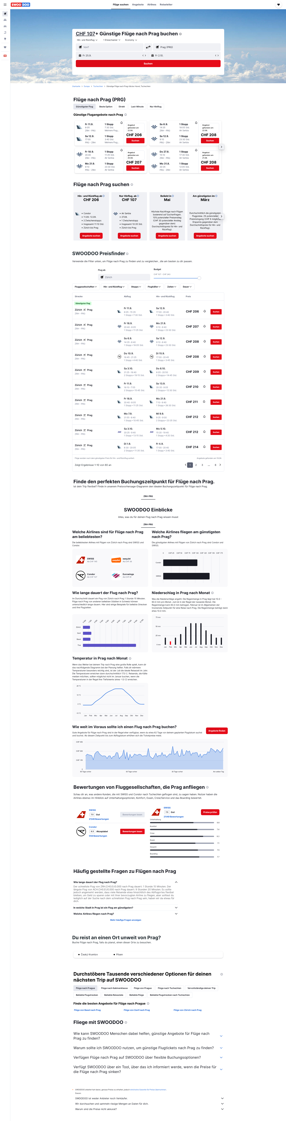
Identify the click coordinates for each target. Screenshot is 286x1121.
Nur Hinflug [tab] (155, 106)
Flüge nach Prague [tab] (85, 988)
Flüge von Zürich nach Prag (188, 1010)
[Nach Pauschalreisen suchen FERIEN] (5, 32)
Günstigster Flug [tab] (84, 106)
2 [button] (196, 464)
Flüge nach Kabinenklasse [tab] (114, 988)
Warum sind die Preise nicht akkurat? (96, 1109)
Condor (93, 827)
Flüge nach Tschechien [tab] (169, 988)
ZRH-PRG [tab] (148, 496)
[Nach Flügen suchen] (5, 14)
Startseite (76, 86)
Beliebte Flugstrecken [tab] (87, 995)
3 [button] (202, 464)
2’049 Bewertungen (99, 819)
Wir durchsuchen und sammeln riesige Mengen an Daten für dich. (111, 1103)
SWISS (92, 810)
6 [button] (215, 464)
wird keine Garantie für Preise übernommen (148, 1089)
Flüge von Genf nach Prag (137, 1010)
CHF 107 (85, 34)
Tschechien (98, 86)
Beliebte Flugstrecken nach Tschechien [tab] (170, 995)
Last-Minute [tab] (137, 106)
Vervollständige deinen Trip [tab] (202, 988)
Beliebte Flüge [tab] (136, 995)
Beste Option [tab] (105, 106)
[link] (91, 236)
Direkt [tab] (122, 106)
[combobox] (87, 39)
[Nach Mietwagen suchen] (5, 26)
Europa (87, 86)
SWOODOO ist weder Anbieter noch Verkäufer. (101, 1098)
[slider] (199, 278)
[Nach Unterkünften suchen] (5, 20)
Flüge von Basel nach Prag (87, 1010)
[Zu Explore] (5, 39)
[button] (5, 4)
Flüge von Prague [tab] (143, 988)
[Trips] (5, 47)
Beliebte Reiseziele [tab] (113, 995)
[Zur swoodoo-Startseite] (20, 5)
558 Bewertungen (98, 836)
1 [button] (190, 464)
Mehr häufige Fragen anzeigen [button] (125, 920)
